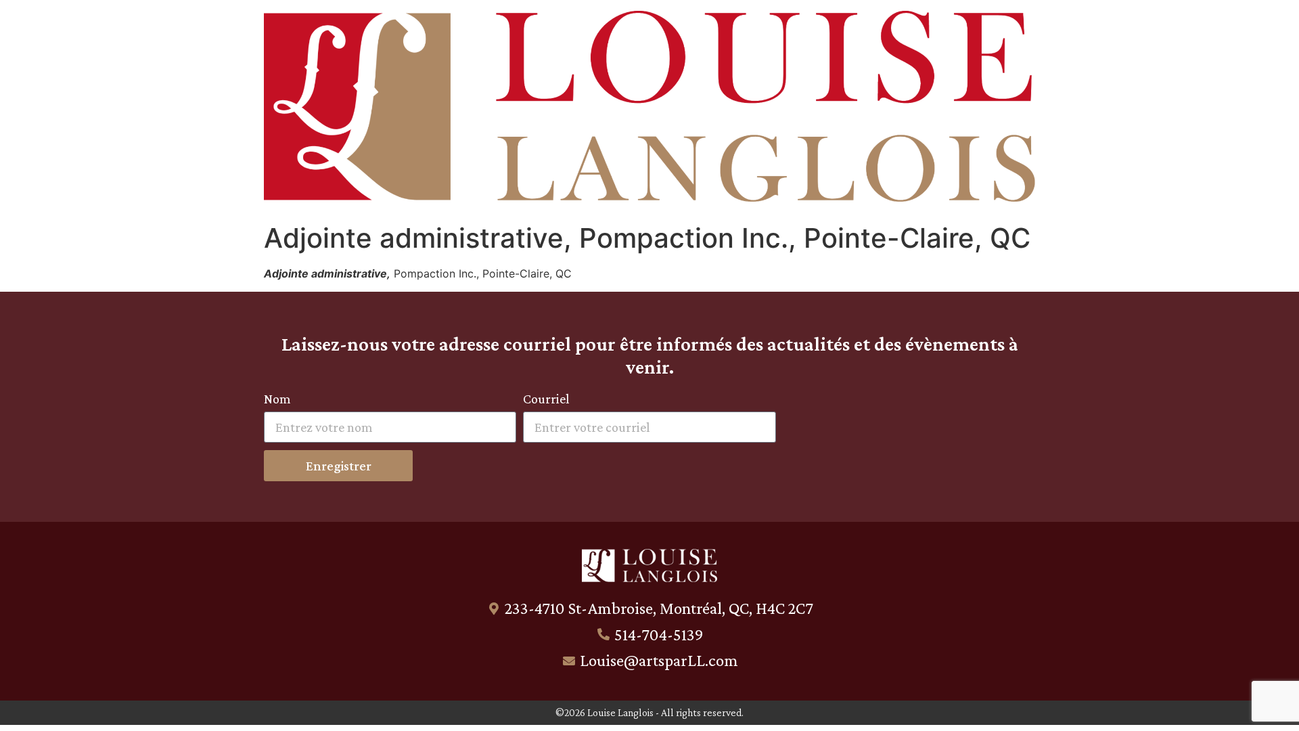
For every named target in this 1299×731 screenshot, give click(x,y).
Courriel (546, 399)
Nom (277, 399)
